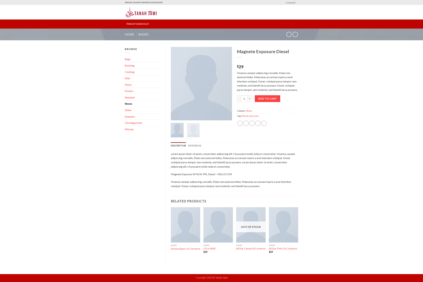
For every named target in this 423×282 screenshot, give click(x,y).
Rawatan (130, 97)
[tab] (178, 145)
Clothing (130, 71)
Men (127, 78)
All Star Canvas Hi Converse (250, 248)
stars (256, 116)
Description (178, 145)
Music (128, 84)
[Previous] (176, 83)
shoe (251, 116)
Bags (128, 59)
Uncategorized (133, 122)
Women (129, 129)
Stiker (128, 110)
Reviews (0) (194, 145)
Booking (130, 65)
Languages (291, 2)
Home (129, 34)
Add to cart (267, 98)
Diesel (245, 116)
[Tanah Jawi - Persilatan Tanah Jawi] (141, 12)
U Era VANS (209, 248)
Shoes (143, 34)
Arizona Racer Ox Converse (185, 248)
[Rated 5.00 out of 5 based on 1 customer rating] (267, 61)
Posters (129, 90)
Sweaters (130, 116)
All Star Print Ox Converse (283, 248)
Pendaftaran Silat (137, 24)
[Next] (227, 83)
